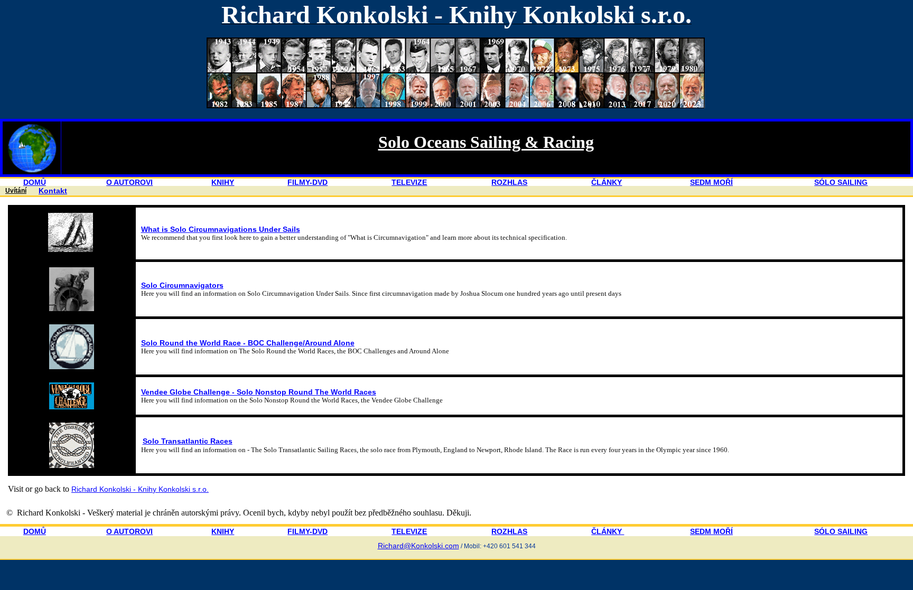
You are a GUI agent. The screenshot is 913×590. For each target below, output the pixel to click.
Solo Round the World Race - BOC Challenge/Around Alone (248, 343)
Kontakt (53, 190)
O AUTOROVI (129, 182)
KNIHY (222, 182)
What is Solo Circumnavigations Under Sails (220, 229)
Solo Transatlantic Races (187, 441)
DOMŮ (34, 182)
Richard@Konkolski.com (418, 545)
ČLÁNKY (606, 182)
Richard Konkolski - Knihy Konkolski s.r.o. (140, 489)
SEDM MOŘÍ (711, 182)
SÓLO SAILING (841, 182)
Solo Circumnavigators (182, 285)
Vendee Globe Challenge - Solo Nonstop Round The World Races (258, 392)
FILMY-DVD (307, 182)
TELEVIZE (409, 182)
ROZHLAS (509, 182)
